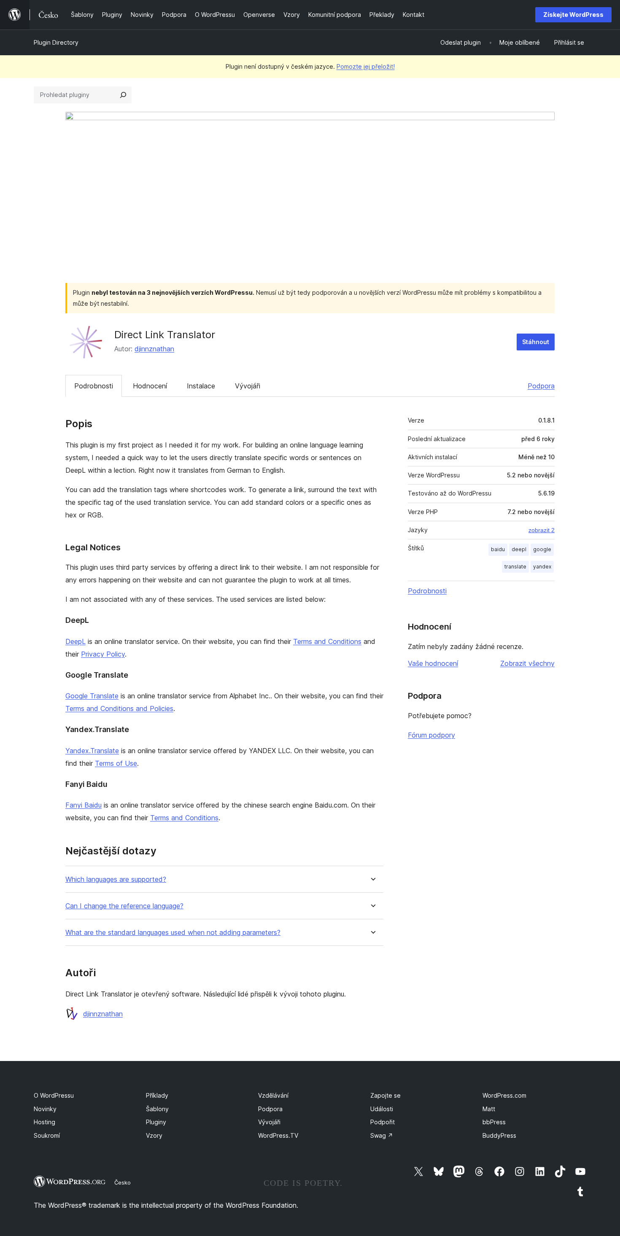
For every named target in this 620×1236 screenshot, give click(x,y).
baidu (498, 549)
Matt (489, 1108)
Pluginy (156, 1122)
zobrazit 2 (541, 530)
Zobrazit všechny (527, 663)
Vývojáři (247, 386)
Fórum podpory (431, 735)
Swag (381, 1135)
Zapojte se (385, 1095)
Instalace (201, 386)
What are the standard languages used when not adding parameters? (172, 933)
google (542, 549)
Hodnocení (150, 386)
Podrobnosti (93, 386)
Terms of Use (116, 763)
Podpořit (382, 1122)
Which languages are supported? (115, 879)
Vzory (154, 1135)
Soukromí (47, 1135)
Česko (122, 1182)
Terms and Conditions (327, 641)
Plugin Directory (56, 42)
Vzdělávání (273, 1095)
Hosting (44, 1122)
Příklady (157, 1095)
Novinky (45, 1108)
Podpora (541, 386)
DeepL (75, 641)
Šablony (157, 1108)
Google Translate (92, 696)
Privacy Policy (103, 654)
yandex (542, 566)
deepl (519, 549)
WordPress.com (504, 1095)
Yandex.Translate (92, 750)
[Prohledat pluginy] (123, 94)
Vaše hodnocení (433, 663)
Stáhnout (535, 341)
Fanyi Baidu (83, 805)
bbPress (494, 1122)
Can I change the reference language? (124, 906)
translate (515, 566)
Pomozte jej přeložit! (366, 66)
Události (381, 1108)
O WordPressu (54, 1095)
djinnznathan (154, 349)
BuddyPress (499, 1135)
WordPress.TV (278, 1135)
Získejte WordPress (573, 14)
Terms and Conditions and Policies (119, 708)
